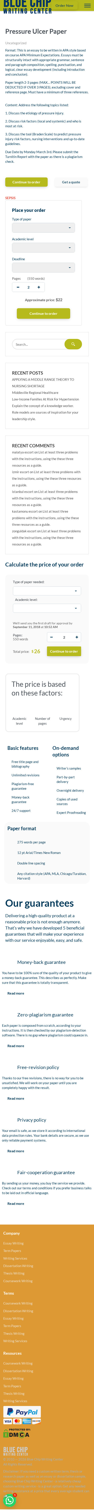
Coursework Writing (18, 1281)
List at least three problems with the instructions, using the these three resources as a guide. (45, 458)
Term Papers (12, 1251)
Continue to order (26, 182)
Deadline (18, 259)
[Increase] (77, 637)
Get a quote (71, 182)
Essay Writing (13, 1243)
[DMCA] (16, 1433)
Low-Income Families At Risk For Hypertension (45, 399)
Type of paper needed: (28, 582)
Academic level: (26, 600)
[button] (9, 1500)
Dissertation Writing (18, 1266)
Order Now (64, 5)
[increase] (39, 287)
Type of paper (21, 219)
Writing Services (15, 1258)
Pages (16, 278)
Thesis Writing (13, 1273)
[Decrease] (51, 637)
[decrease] (18, 287)
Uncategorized (15, 43)
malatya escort (23, 452)
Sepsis (10, 198)
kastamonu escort (25, 511)
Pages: (18, 635)
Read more (15, 993)
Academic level (23, 239)
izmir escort (20, 472)
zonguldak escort (24, 531)
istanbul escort (22, 492)
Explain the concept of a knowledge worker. (43, 406)
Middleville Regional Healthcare (35, 393)
